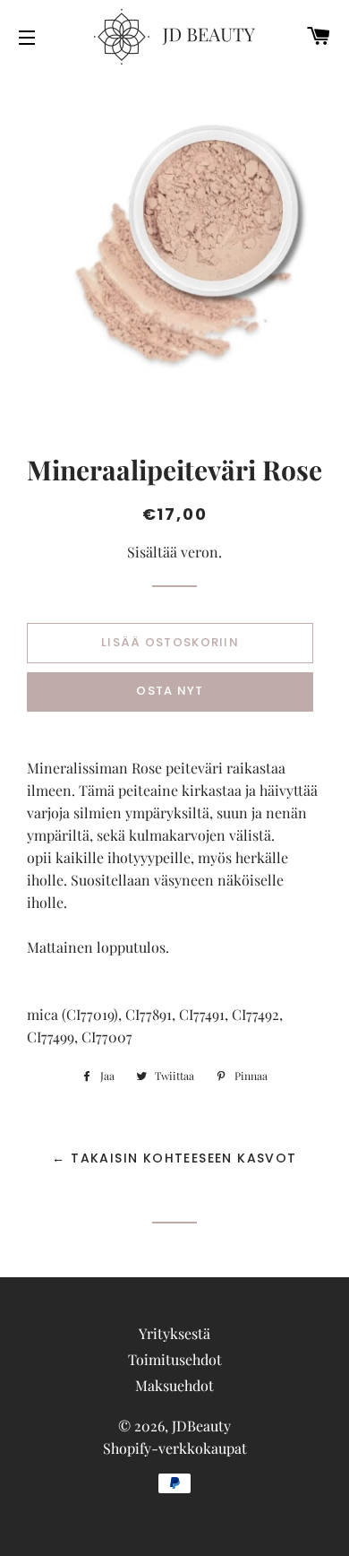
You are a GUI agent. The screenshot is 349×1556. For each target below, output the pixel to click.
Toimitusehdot (175, 1359)
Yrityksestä (174, 1333)
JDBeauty (201, 1425)
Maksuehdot (174, 1385)
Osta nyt (169, 690)
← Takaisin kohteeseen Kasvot (174, 1158)
